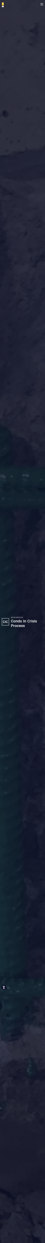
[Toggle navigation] (42, 5)
